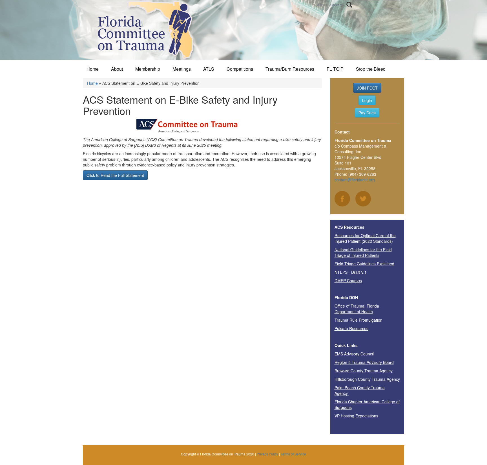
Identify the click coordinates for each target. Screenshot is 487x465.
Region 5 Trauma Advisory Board (364, 362)
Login (367, 100)
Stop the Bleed (371, 69)
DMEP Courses (348, 280)
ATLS (208, 69)
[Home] (143, 30)
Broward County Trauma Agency (364, 370)
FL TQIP (335, 69)
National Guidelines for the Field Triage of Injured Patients (363, 252)
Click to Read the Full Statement (115, 175)
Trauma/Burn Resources (289, 69)
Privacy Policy (267, 453)
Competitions (240, 69)
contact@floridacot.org (355, 180)
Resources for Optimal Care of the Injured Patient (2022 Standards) (365, 238)
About (117, 69)
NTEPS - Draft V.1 (351, 272)
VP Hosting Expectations (356, 416)
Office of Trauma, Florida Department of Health (357, 308)
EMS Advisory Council (354, 354)
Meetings (181, 69)
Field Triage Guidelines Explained (364, 263)
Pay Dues (367, 112)
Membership (147, 69)
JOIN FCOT (367, 88)
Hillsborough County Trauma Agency (367, 379)
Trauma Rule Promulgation (358, 320)
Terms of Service (293, 453)
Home (93, 69)
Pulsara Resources (351, 328)
